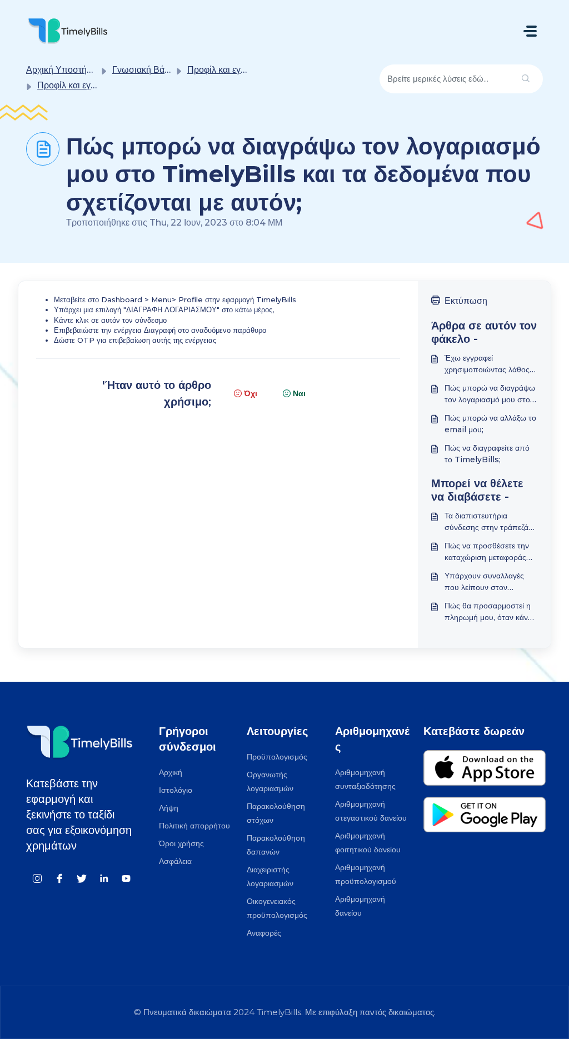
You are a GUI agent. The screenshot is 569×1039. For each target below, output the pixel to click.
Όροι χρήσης (181, 843)
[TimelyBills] (68, 31)
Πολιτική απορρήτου (194, 826)
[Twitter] (82, 878)
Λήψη (168, 808)
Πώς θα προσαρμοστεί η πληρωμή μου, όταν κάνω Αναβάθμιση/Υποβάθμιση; (490, 612)
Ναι (299, 393)
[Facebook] (59, 878)
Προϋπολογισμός (277, 757)
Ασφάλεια (175, 861)
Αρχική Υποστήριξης (66, 69)
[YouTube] (126, 878)
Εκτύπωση (466, 301)
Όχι (250, 393)
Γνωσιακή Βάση (143, 69)
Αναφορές (264, 933)
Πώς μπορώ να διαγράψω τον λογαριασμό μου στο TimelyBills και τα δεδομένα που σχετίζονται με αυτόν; (490, 394)
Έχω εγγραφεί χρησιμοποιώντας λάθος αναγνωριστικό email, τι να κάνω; (487, 364)
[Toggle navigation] (530, 31)
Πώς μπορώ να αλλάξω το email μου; (490, 423)
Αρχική (170, 772)
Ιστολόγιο (175, 790)
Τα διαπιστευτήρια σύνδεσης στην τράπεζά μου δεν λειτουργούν (486, 522)
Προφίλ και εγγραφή (226, 69)
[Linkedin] (104, 878)
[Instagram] (37, 878)
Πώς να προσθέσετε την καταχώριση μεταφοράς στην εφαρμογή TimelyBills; (487, 552)
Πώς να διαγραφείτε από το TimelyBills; (487, 453)
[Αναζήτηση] (525, 79)
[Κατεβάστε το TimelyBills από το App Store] (484, 772)
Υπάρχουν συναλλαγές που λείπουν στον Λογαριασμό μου (484, 582)
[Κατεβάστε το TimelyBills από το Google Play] (484, 819)
